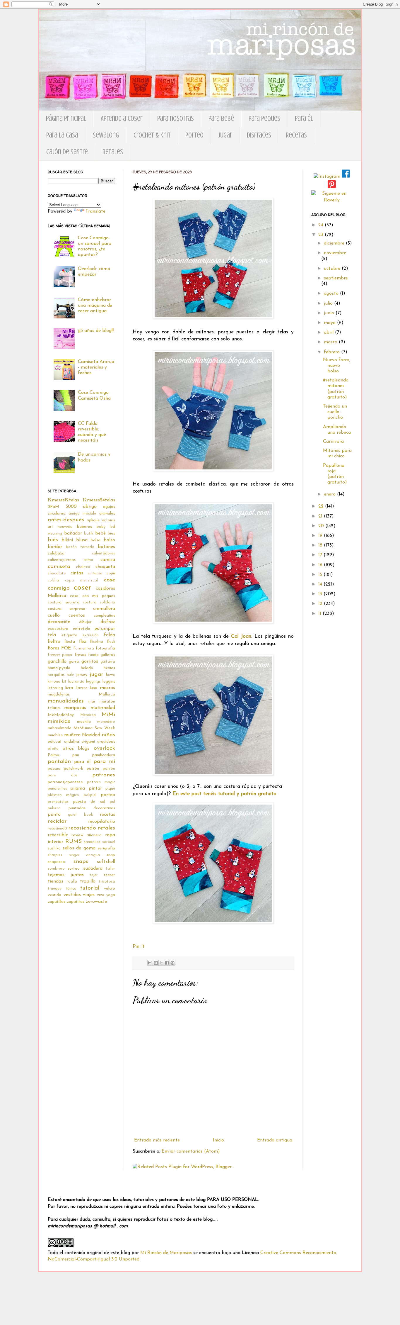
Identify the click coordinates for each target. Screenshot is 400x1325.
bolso (109, 540)
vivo (100, 895)
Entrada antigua (274, 1140)
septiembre (336, 278)
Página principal (66, 119)
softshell (106, 861)
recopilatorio (101, 821)
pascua (54, 769)
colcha (53, 580)
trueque (54, 888)
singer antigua (84, 855)
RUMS (73, 841)
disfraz (107, 622)
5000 (71, 506)
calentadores (103, 553)
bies (111, 533)
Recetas (296, 135)
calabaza (56, 553)
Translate (95, 211)
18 (321, 545)
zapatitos (75, 902)
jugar (96, 674)
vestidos (72, 895)
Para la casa (62, 135)
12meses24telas (99, 500)
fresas (80, 655)
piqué (110, 788)
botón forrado (80, 547)
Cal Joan (241, 636)
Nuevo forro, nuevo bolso (336, 366)
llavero (82, 688)
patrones (103, 775)
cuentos (77, 615)
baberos (84, 527)
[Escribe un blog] (156, 963)
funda (93, 655)
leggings (93, 681)
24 (321, 225)
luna (93, 688)
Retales (112, 152)
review (77, 835)
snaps (80, 861)
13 (321, 594)
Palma (53, 755)
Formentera (83, 648)
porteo (108, 795)
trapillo (87, 881)
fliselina (96, 642)
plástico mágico (63, 795)
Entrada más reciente (157, 1140)
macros (107, 688)
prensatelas (58, 802)
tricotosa (107, 881)
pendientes (57, 788)
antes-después (66, 520)
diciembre (335, 243)
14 (321, 584)
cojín (111, 573)
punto (54, 814)
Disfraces (259, 135)
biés (53, 540)
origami (88, 741)
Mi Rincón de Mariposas (166, 1253)
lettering (55, 688)
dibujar (85, 622)
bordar (55, 546)
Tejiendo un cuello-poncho (335, 412)
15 (321, 574)
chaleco (83, 567)
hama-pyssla (59, 668)
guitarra (107, 662)
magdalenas (59, 694)
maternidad (102, 707)
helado (87, 668)
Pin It (139, 946)
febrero (332, 352)
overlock (104, 748)
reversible (58, 835)
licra (69, 688)
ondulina (71, 741)
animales (107, 513)
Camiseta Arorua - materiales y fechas (96, 367)
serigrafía (106, 848)
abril (329, 332)
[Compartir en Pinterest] (172, 963)
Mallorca (107, 694)
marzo (331, 342)
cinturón (95, 573)
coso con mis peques (92, 596)
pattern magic (101, 782)
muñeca (72, 735)
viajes (89, 895)
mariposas (75, 707)
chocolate (57, 573)
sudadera (92, 868)
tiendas (55, 881)
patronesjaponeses (65, 782)
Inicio (218, 1140)
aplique (93, 520)
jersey (81, 675)
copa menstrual (81, 580)
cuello (54, 615)
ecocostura (58, 629)
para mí (104, 761)
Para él (304, 119)
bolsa (95, 540)
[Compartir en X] (161, 963)
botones (106, 546)
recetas (107, 814)
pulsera (54, 808)
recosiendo (82, 828)
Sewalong (106, 135)
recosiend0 (57, 828)
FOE (66, 648)
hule (70, 675)
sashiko (54, 848)
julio (329, 303)
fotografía (105, 648)
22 (321, 506)
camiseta (59, 566)
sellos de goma (79, 848)
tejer (94, 875)
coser (82, 587)
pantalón (59, 761)
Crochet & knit (152, 135)
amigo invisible (82, 513)
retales (106, 828)
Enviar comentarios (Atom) (191, 1151)
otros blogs (76, 748)
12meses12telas (63, 500)
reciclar (57, 821)
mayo (330, 322)
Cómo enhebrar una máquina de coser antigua (95, 305)
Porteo (194, 135)
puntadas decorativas (92, 808)
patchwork (73, 768)
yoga (110, 895)
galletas (107, 655)
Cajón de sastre (67, 152)
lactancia (76, 681)
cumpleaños (104, 615)
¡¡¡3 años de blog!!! (96, 330)
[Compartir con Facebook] (167, 963)
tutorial (89, 888)
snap (111, 855)
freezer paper (60, 655)
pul (112, 802)
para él (82, 761)
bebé (100, 533)
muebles (55, 735)
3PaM (53, 507)
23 (321, 235)
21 (321, 516)
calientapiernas (62, 560)
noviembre (335, 253)
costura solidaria (99, 602)
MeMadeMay (61, 715)
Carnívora (333, 441)
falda (109, 635)
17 (321, 555)
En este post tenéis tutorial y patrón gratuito (224, 793)
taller (110, 869)
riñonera (94, 835)
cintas (77, 573)
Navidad (91, 735)
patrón (93, 768)
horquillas (56, 675)
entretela (81, 629)
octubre (333, 268)
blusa (82, 540)
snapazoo (56, 862)
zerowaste (96, 901)
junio (330, 313)
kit (64, 681)
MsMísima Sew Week (94, 728)
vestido (54, 895)
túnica (71, 888)
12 (321, 603)
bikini (67, 540)
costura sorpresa (66, 609)
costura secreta (63, 602)
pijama (77, 788)
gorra (74, 661)
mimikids (59, 721)
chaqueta (105, 566)
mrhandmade (59, 728)
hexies (109, 668)
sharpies (55, 855)
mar (91, 701)
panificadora (103, 755)
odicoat (55, 741)
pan (75, 755)
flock (111, 642)
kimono (54, 681)
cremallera (104, 608)
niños (108, 735)
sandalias (92, 842)
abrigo (90, 506)
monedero (106, 722)
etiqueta (69, 635)
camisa (107, 559)
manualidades (66, 701)
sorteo (74, 868)
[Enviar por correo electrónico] (150, 963)
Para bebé (221, 119)
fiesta (69, 641)
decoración (59, 622)
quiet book (80, 815)
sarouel (108, 842)
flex (82, 641)
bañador (73, 533)
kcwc (110, 675)
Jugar (225, 135)
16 (321, 565)
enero (330, 494)
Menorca (88, 715)
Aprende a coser (122, 119)
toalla (71, 881)
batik (88, 533)
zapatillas (56, 902)
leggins (108, 681)
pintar (95, 788)
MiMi (108, 714)
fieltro (54, 641)
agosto (332, 293)
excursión (91, 635)
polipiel (90, 795)
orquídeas (106, 741)
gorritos (89, 661)
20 (321, 526)
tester (109, 875)
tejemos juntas (66, 875)
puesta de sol (89, 802)
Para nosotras (175, 119)
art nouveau (60, 527)
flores (53, 648)
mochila (84, 722)
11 (320, 613)
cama (88, 560)
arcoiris (108, 520)
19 (321, 535)
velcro (109, 888)
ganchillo (57, 661)
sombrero (56, 869)
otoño (53, 749)
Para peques (264, 119)
